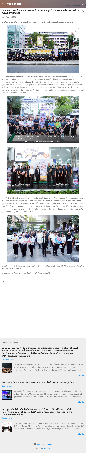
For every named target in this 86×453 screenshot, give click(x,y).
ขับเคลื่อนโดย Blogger (44, 444)
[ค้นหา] (83, 4)
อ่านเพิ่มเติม (80, 375)
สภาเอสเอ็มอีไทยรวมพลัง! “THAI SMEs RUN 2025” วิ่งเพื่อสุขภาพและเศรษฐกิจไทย (38, 382)
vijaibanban (14, 3)
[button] (83, 11)
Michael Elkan (46, 448)
